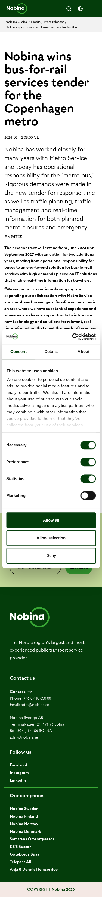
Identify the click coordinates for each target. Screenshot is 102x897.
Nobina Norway (24, 824)
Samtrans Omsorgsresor (32, 839)
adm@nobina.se (35, 704)
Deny (51, 555)
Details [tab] (51, 351)
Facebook (19, 765)
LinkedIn (18, 780)
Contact (17, 691)
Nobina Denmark (25, 831)
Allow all (51, 520)
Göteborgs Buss (24, 854)
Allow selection (51, 538)
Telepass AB (20, 861)
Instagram (19, 772)
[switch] (88, 462)
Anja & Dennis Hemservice (34, 869)
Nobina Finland (24, 816)
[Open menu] (92, 9)
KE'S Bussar (20, 846)
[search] (69, 9)
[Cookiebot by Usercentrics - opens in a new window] (73, 336)
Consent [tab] (18, 351)
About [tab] (83, 351)
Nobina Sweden (24, 808)
